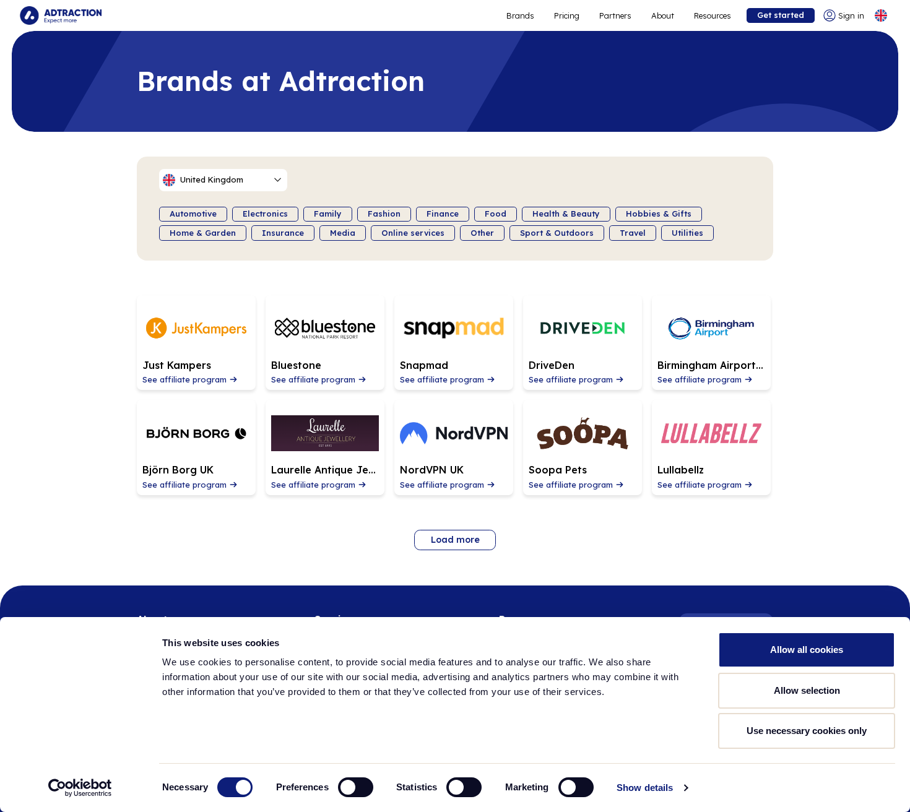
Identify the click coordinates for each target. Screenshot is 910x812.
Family (328, 213)
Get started (780, 15)
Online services (412, 233)
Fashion (384, 213)
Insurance (283, 233)
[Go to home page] (61, 15)
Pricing (566, 15)
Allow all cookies (806, 649)
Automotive (193, 213)
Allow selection (807, 690)
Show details (645, 787)
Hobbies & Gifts (658, 213)
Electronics (265, 213)
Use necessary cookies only (807, 730)
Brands (520, 15)
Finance (443, 213)
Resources (712, 15)
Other (482, 233)
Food (495, 213)
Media (342, 233)
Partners (615, 15)
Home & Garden (203, 233)
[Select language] (881, 15)
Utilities (687, 233)
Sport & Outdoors (557, 233)
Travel (633, 233)
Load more (455, 539)
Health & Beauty (566, 213)
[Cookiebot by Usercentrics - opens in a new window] (80, 788)
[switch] (355, 787)
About (662, 15)
